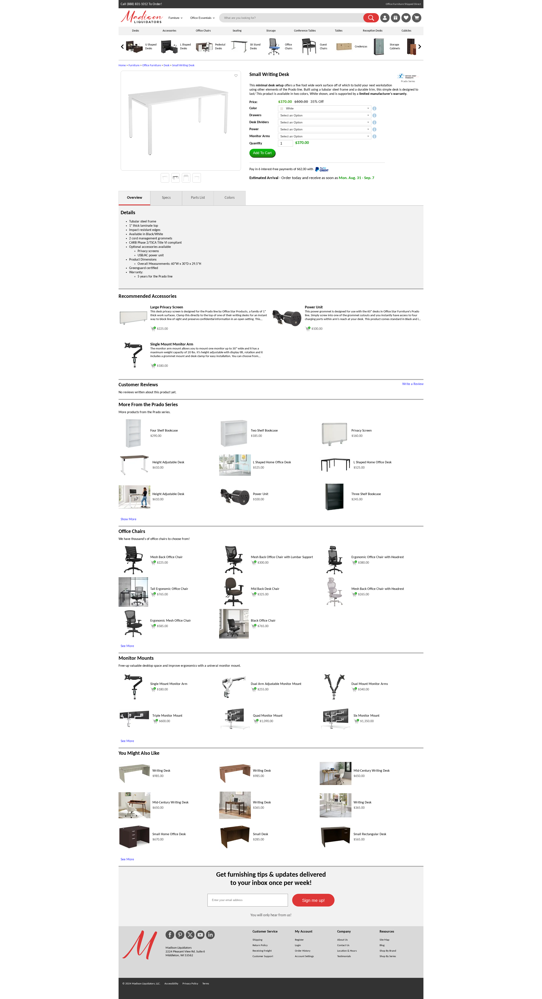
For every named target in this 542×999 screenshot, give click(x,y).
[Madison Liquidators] (142, 22)
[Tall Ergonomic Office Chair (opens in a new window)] (133, 606)
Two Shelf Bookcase (264, 430)
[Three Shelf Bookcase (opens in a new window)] (334, 511)
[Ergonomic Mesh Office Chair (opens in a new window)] (133, 637)
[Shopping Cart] (416, 17)
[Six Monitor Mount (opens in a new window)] (335, 729)
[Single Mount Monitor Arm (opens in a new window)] (133, 369)
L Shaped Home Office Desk (272, 462)
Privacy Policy (190, 983)
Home (122, 65)
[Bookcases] (413, 54)
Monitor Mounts (136, 658)
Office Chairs (203, 30)
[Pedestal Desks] (204, 54)
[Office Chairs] (274, 54)
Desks (135, 30)
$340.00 (363, 689)
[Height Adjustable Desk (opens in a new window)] (134, 475)
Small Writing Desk (183, 65)
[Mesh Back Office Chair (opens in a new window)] (133, 574)
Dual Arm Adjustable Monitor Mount (276, 684)
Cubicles (406, 30)
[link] (416, 17)
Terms (205, 983)
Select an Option (291, 115)
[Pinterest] (180, 934)
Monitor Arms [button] (259, 136)
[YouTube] (200, 934)
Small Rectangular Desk (370, 834)
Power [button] (254, 129)
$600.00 (164, 721)
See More (127, 646)
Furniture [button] (176, 18)
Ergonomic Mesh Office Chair (170, 620)
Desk (166, 65)
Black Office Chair (263, 620)
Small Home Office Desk (169, 834)
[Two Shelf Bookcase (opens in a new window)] (234, 447)
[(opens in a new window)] (408, 76)
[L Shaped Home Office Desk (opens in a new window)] (235, 475)
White (289, 108)
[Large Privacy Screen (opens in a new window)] (133, 332)
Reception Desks (372, 30)
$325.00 (262, 594)
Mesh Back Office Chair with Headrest (377, 589)
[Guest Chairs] (309, 54)
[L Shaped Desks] (169, 54)
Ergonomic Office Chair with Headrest (377, 557)
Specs (166, 198)
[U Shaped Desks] (134, 54)
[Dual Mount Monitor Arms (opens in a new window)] (334, 701)
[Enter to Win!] (395, 21)
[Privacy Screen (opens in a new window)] (334, 447)
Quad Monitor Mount (267, 716)
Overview (134, 198)
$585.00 (162, 626)
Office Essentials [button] (202, 18)
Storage (271, 30)
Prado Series (408, 81)
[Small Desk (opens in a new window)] (235, 848)
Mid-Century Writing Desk (372, 771)
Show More (128, 519)
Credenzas (361, 46)
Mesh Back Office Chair (166, 557)
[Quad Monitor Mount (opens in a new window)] (235, 729)
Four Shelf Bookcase (164, 430)
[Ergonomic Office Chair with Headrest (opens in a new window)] (334, 574)
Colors (230, 198)
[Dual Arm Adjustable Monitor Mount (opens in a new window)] (234, 701)
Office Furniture (151, 65)
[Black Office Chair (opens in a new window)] (234, 637)
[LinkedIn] (210, 934)
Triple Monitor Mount (167, 716)
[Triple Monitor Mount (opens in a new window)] (134, 727)
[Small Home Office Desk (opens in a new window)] (134, 848)
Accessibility (171, 983)
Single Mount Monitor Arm (168, 684)
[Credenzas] (344, 54)
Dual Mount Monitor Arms (369, 684)
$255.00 (262, 689)
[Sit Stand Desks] (239, 54)
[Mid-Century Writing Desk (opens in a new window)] (335, 784)
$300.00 (262, 562)
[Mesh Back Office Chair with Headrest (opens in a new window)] (334, 606)
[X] (190, 934)
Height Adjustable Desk (168, 462)
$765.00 (162, 594)
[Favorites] (406, 21)
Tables (338, 30)
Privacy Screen (361, 430)
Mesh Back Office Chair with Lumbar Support (282, 557)
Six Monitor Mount (366, 716)
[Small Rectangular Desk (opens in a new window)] (335, 847)
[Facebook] (170, 934)
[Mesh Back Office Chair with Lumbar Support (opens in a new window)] (234, 574)
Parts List (198, 198)
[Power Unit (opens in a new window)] (287, 326)
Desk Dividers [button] (259, 122)
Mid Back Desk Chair (265, 589)
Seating (237, 30)
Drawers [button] (255, 115)
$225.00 (162, 562)
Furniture (134, 65)
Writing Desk (161, 771)
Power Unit (260, 494)
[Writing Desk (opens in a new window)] (134, 782)
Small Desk (260, 834)
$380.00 (363, 562)
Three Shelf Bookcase (366, 494)
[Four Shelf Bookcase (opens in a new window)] (133, 447)
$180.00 (162, 689)
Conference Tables (305, 30)
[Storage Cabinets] (379, 54)
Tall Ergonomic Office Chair (169, 589)
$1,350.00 (367, 721)
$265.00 (363, 594)
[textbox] (247, 900)
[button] (371, 17)
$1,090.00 (266, 721)
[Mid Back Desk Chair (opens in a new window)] (234, 606)
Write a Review (412, 384)
